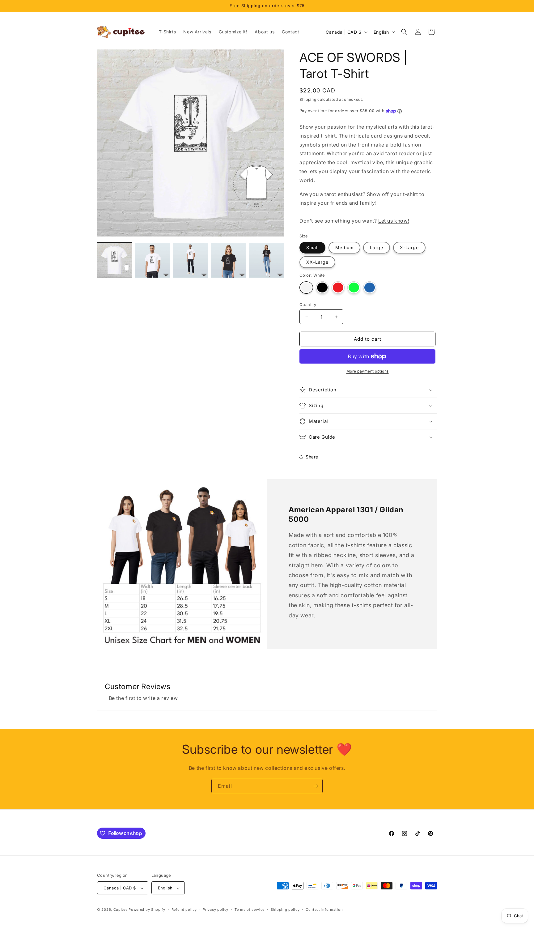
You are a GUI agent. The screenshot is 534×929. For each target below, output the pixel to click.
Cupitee (120, 910)
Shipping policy (285, 909)
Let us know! (393, 221)
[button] (404, 32)
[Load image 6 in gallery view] (266, 260)
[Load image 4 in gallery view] (190, 260)
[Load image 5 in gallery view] (228, 260)
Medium (344, 247)
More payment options (367, 371)
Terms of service (250, 909)
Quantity (307, 304)
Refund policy (184, 909)
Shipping (307, 99)
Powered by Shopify (147, 910)
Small (312, 247)
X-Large (409, 247)
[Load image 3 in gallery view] (152, 260)
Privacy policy (215, 909)
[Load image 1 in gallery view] (114, 260)
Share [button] (312, 456)
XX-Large (317, 262)
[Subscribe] (315, 786)
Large (376, 247)
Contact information (324, 909)
